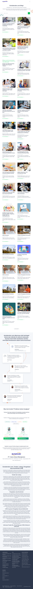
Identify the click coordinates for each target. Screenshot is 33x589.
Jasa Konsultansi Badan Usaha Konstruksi (6, 554)
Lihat (11, 586)
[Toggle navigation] (30, 1)
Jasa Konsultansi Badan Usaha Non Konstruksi (6, 556)
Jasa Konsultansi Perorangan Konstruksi (6, 558)
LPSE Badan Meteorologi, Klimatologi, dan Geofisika (16, 561)
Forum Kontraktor (5, 575)
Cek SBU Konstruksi (25, 555)
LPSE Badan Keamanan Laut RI (16, 555)
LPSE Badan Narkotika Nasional (15, 563)
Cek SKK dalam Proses (25, 556)
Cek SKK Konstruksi (24, 553)
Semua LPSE (14, 567)
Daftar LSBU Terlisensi (25, 560)
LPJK (3, 574)
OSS (3, 578)
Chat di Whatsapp (9, 438)
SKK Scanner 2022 (24, 563)
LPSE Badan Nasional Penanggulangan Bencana (16, 565)
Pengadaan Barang (5, 567)
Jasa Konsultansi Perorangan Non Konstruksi (6, 561)
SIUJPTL (3, 571)
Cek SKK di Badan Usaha (25, 559)
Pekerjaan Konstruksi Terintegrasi (5, 565)
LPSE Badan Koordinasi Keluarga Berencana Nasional (16, 557)
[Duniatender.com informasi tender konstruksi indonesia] (5, 1)
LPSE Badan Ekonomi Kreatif (16, 553)
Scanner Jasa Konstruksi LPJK (26, 564)
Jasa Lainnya (4, 562)
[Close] (13, 582)
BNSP (3, 577)
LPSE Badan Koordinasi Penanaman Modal (15, 559)
